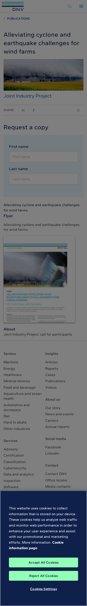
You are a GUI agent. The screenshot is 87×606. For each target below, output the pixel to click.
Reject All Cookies (43, 576)
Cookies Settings (43, 589)
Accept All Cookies (44, 562)
